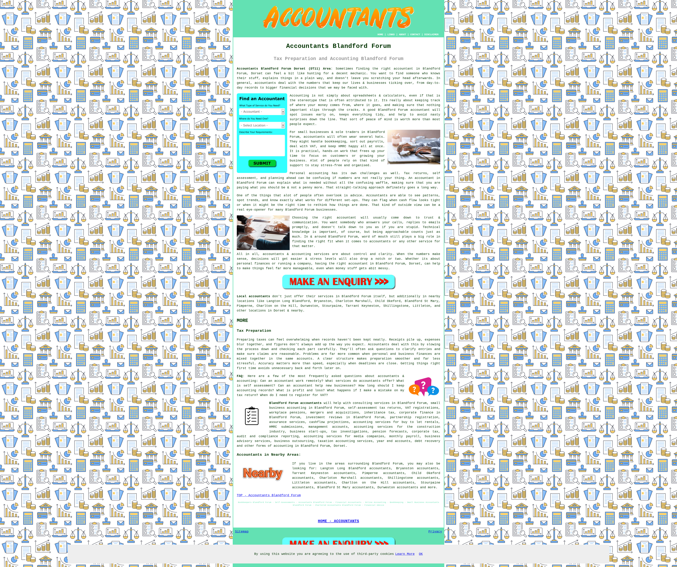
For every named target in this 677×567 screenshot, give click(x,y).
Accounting (299, 95)
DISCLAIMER (431, 34)
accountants (265, 83)
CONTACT (415, 34)
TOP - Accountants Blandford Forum (269, 495)
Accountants (377, 195)
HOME (380, 34)
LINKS (391, 34)
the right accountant (334, 217)
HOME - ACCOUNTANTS (338, 521)
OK (421, 554)
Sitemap (242, 531)
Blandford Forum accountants (295, 403)
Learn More (405, 554)
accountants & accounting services (296, 254)
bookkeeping (335, 141)
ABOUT (402, 34)
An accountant (421, 178)
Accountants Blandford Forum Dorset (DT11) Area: (285, 68)
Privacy (435, 531)
